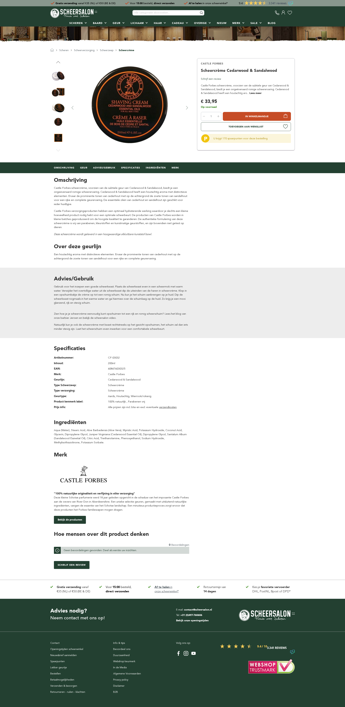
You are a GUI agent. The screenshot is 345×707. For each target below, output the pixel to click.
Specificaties (130, 167)
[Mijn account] (283, 13)
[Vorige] (72, 107)
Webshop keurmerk (124, 661)
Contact (54, 643)
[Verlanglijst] (290, 13)
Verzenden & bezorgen (63, 685)
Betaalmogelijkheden (62, 679)
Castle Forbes (212, 63)
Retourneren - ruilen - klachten (67, 692)
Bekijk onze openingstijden (192, 620)
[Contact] (277, 13)
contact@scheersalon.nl (198, 609)
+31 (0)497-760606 (191, 615)
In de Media (120, 667)
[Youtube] (193, 653)
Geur (83, 167)
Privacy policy (120, 679)
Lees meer (255, 93)
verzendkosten (168, 407)
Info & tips (119, 643)
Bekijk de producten (70, 519)
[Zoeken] (201, 12)
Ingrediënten (156, 167)
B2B (115, 692)
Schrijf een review (211, 78)
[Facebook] (178, 653)
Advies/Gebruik (104, 167)
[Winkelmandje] (294, 13)
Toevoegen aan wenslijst (246, 126)
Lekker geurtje (58, 667)
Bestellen (55, 673)
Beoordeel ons (121, 649)
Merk (175, 167)
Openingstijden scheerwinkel (66, 649)
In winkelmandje (256, 116)
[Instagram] (186, 653)
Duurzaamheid (121, 655)
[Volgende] (187, 107)
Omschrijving (64, 167)
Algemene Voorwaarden (127, 673)
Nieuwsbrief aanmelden (63, 655)
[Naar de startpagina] (73, 13)
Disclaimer (119, 685)
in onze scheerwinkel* (208, 3)
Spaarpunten (57, 661)
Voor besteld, (152, 3)
